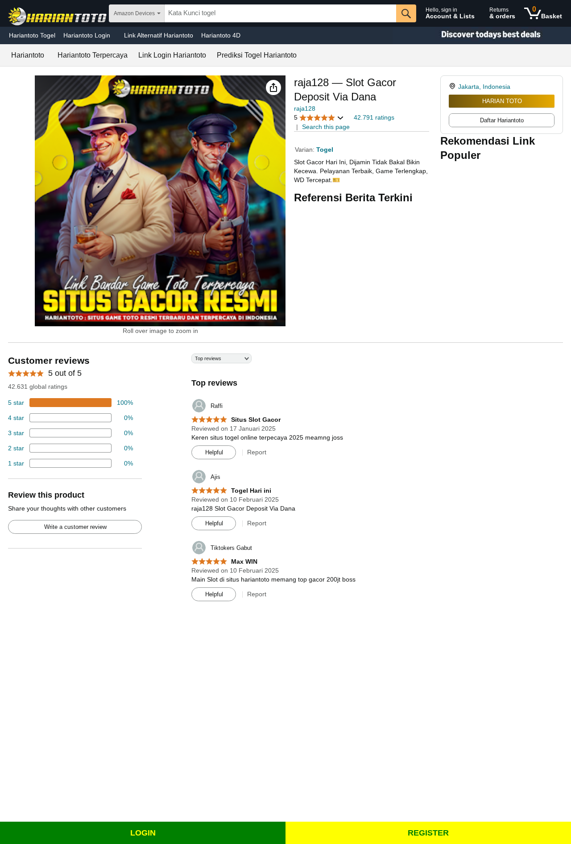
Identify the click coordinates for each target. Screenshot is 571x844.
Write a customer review (75, 527)
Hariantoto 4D (220, 35)
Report (256, 452)
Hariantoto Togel (32, 35)
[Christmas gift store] (482, 35)
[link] (453, 86)
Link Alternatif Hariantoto (158, 35)
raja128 (304, 108)
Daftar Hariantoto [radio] (502, 120)
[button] (273, 87)
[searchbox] (280, 13)
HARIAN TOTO (502, 101)
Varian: (305, 149)
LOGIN (143, 832)
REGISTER (428, 832)
